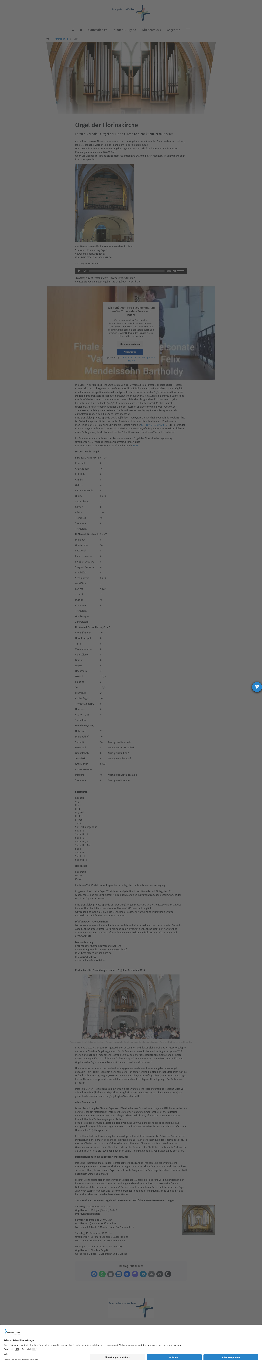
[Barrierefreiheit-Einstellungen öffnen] (257, 687)
